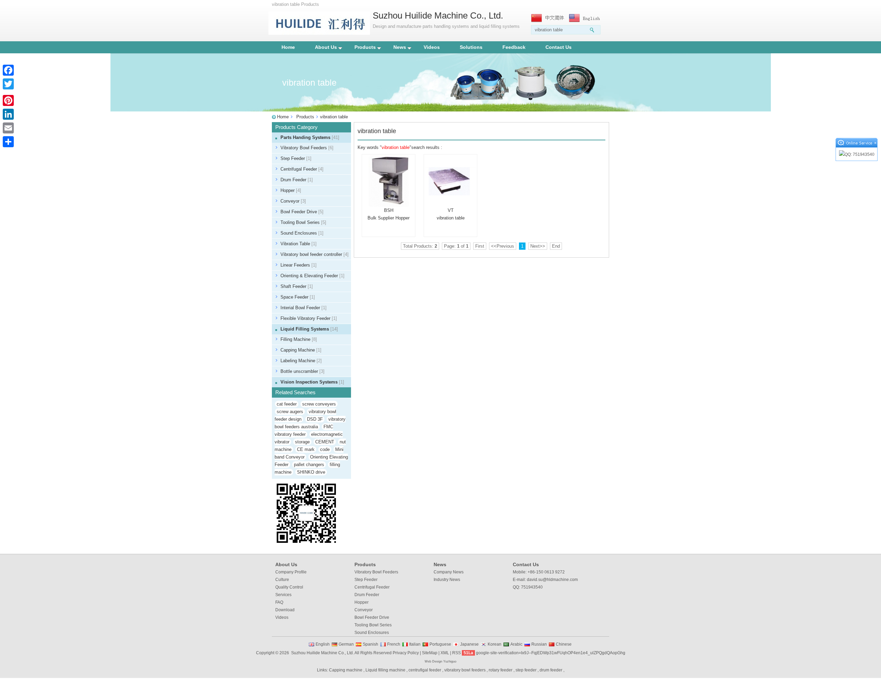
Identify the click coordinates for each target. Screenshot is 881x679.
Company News (449, 572)
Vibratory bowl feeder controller (314, 254)
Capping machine (345, 670)
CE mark (306, 449)
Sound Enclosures (301, 233)
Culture (282, 579)
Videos (432, 47)
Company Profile (291, 572)
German (346, 644)
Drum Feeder (296, 179)
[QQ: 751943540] (856, 154)
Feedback (514, 47)
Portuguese (440, 644)
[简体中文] (548, 18)
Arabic (516, 644)
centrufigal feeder (424, 670)
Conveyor (293, 201)
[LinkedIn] (8, 114)
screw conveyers (319, 404)
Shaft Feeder (296, 286)
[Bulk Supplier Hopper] (388, 181)
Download (285, 609)
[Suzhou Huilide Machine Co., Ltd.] (319, 33)
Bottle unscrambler (302, 371)
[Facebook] (8, 70)
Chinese (564, 644)
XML (444, 652)
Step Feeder (295, 158)
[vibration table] (450, 181)
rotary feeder (500, 670)
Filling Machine (298, 339)
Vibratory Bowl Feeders (306, 147)
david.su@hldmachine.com (552, 579)
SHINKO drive (311, 472)
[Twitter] (8, 84)
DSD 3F (315, 419)
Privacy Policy (406, 652)
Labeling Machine (301, 360)
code (325, 449)
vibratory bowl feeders (465, 670)
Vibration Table (298, 243)
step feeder (526, 670)
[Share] (8, 142)
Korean (494, 644)
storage (302, 441)
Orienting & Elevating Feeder (312, 275)
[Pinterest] (8, 100)
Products (365, 47)
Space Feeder (297, 297)
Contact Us (558, 47)
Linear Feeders (298, 265)
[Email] (8, 128)
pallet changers (309, 464)
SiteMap (429, 652)
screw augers (290, 411)
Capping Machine (300, 350)
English (323, 644)
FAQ (279, 602)
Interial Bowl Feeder (303, 307)
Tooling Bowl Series (303, 222)
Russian (539, 644)
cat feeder (287, 404)
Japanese (469, 644)
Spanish (370, 644)
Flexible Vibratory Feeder (308, 318)
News (399, 47)
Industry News (447, 579)
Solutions (471, 47)
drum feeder (551, 670)
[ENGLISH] (586, 18)
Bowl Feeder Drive (301, 211)
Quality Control (289, 587)
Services (283, 594)
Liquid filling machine (385, 670)
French (393, 644)
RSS (456, 652)
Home (288, 47)
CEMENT (324, 441)
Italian (415, 644)
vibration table (451, 217)
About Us (326, 47)
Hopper (290, 190)
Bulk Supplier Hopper (389, 217)
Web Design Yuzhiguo (440, 661)
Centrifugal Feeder (301, 169)
